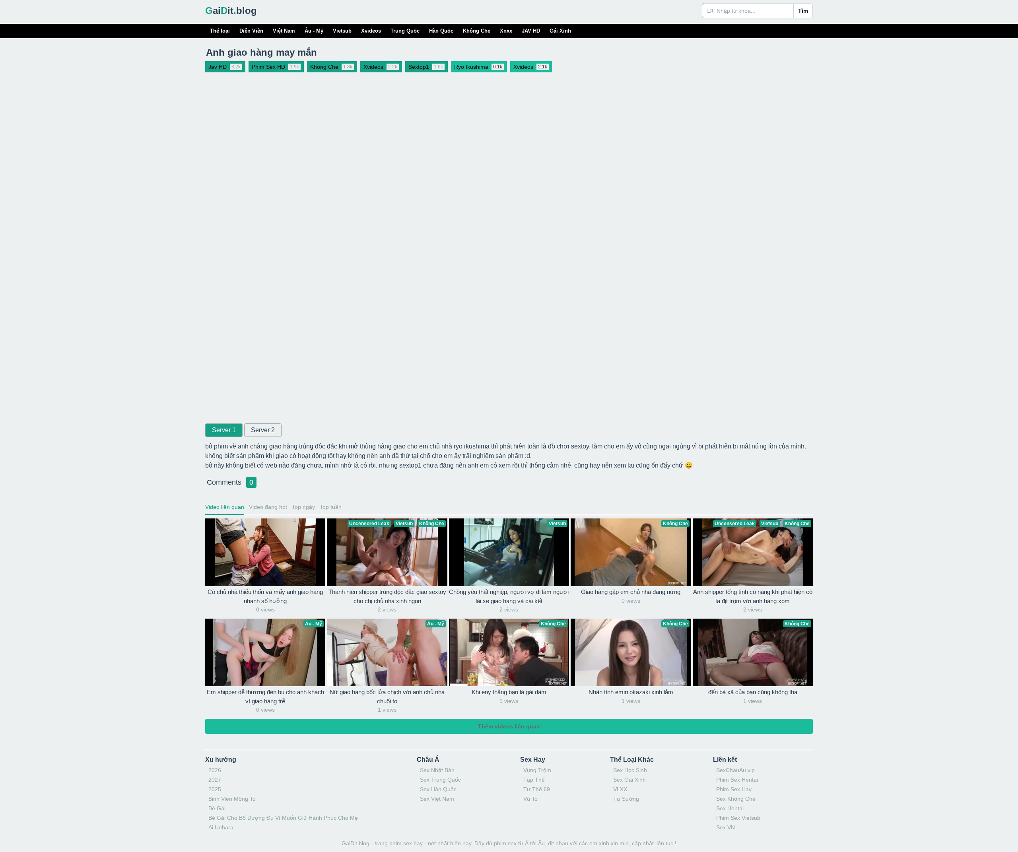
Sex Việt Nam (437, 799)
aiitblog (231, 10)
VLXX (620, 789)
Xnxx (506, 31)
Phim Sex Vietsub (738, 818)
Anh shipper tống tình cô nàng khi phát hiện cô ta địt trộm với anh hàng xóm (752, 596)
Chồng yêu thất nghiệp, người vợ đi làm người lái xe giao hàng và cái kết (509, 596)
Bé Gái (216, 808)
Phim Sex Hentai (737, 779)
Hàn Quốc (441, 31)
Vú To (530, 799)
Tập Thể (534, 779)
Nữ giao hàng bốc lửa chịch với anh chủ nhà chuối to (387, 697)
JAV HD (531, 31)
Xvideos (371, 31)
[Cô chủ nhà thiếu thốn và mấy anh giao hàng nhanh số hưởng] (265, 552)
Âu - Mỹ (314, 31)
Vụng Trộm (537, 770)
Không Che (476, 31)
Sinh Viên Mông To (232, 799)
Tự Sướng (626, 799)
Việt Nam (284, 31)
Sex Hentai (730, 808)
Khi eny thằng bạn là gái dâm (509, 692)
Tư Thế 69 (536, 789)
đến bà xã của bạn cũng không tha (752, 692)
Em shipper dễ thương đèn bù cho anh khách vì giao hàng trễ (265, 697)
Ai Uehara (220, 827)
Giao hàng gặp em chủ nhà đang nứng (630, 591)
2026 (214, 770)
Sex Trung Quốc (440, 779)
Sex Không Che (736, 799)
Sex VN (725, 827)
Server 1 (224, 430)
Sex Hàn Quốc (438, 789)
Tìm (803, 11)
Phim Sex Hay (734, 789)
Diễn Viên (251, 31)
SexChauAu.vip (735, 770)
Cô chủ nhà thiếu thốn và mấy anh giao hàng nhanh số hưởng (265, 596)
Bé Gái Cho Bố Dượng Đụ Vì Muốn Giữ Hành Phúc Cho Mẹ (283, 818)
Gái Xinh (560, 31)
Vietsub (342, 31)
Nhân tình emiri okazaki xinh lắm (631, 692)
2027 (214, 779)
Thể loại (220, 31)
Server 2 (263, 430)
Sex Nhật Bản (437, 770)
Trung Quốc (405, 31)
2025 (214, 789)
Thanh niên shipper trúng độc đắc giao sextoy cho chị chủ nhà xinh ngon (387, 596)
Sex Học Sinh (630, 770)
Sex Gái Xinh (629, 779)
